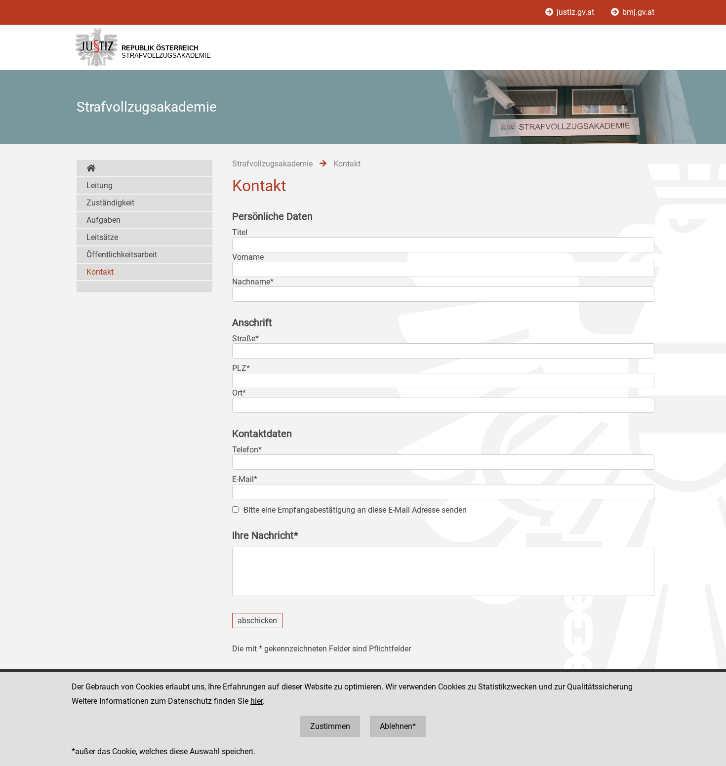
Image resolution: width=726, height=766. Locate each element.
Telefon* (247, 449)
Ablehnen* (398, 726)
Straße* (245, 338)
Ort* (239, 393)
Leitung (99, 185)
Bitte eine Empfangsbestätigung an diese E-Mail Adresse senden (355, 510)
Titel (239, 232)
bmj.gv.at (637, 12)
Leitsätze (102, 237)
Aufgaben (103, 220)
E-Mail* (244, 479)
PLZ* (241, 368)
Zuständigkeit (110, 202)
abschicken (257, 620)
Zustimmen (330, 726)
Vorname (248, 257)
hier (256, 701)
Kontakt (100, 272)
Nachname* (253, 281)
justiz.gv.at (575, 12)
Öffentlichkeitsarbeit (121, 254)
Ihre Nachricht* (265, 535)
